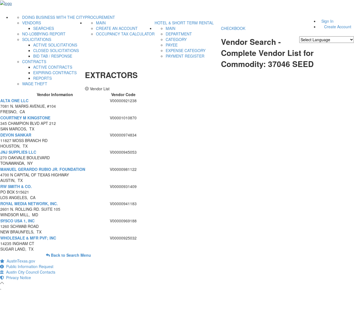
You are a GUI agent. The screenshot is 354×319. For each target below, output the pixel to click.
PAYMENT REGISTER (185, 56)
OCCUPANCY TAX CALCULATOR (125, 34)
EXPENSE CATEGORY (185, 50)
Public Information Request (28, 266)
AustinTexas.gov (19, 261)
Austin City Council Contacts (29, 272)
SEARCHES (43, 28)
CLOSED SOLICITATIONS (56, 50)
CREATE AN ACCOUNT (117, 28)
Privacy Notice (17, 277)
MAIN (101, 22)
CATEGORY (176, 39)
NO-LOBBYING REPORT (44, 34)
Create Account (337, 26)
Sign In (327, 21)
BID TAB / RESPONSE (52, 56)
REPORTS (42, 78)
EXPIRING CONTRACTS (55, 72)
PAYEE (172, 45)
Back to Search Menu (70, 255)
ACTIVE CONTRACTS (52, 67)
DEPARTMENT (179, 34)
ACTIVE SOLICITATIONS (55, 45)
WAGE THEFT (34, 83)
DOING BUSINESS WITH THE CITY (53, 17)
